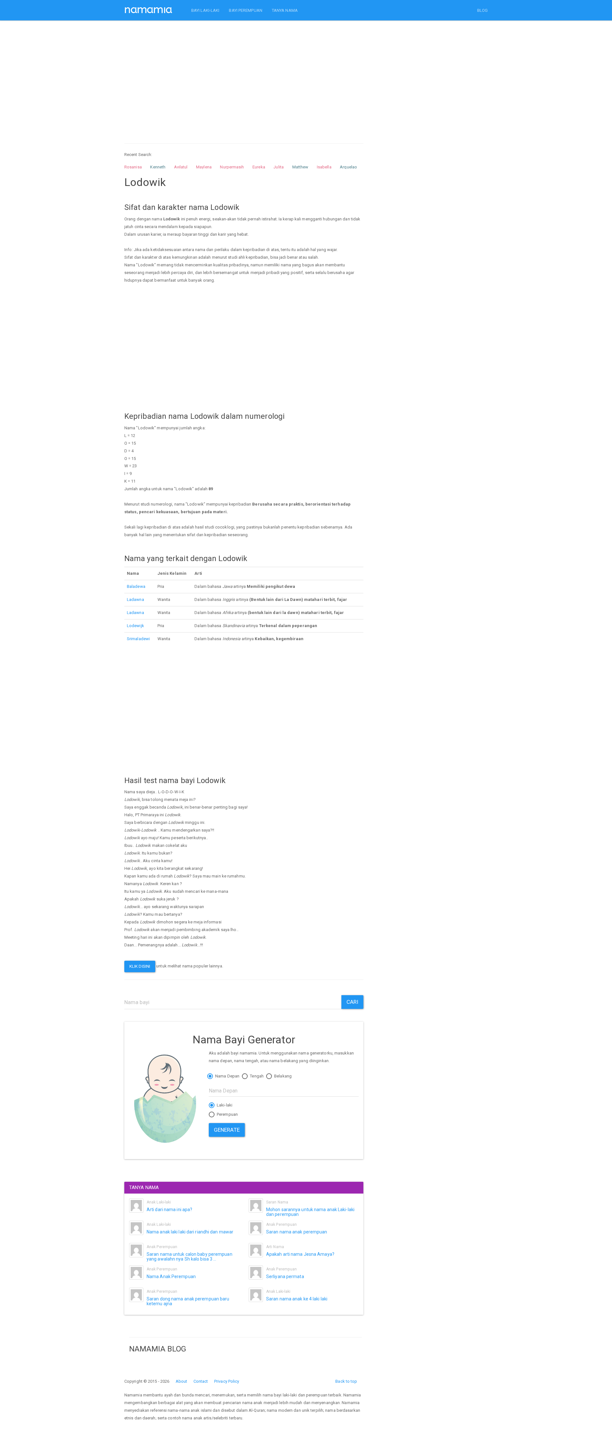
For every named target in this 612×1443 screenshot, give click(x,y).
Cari (352, 1002)
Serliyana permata (285, 1276)
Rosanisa (133, 167)
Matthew (300, 167)
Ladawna (135, 599)
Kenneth (157, 167)
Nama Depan (226, 1076)
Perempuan (227, 1114)
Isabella (324, 167)
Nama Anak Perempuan (171, 1276)
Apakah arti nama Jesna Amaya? (300, 1254)
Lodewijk (135, 625)
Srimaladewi (138, 638)
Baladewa (136, 586)
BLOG (482, 10)
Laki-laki (224, 1105)
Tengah (256, 1076)
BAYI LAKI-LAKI (205, 10)
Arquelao (348, 167)
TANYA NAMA (285, 10)
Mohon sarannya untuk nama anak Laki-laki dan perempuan (310, 1212)
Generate (227, 1130)
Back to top (346, 1381)
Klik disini (139, 966)
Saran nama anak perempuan (296, 1231)
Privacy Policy (226, 1381)
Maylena (204, 167)
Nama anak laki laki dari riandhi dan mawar (190, 1231)
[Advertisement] (243, 76)
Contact (200, 1381)
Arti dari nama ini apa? (169, 1209)
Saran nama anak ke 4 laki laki (296, 1298)
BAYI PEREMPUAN (245, 10)
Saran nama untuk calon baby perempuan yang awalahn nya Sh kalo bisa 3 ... (189, 1257)
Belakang (282, 1076)
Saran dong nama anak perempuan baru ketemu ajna (188, 1301)
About (181, 1381)
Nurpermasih (232, 167)
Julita (278, 167)
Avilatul (181, 167)
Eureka (258, 167)
